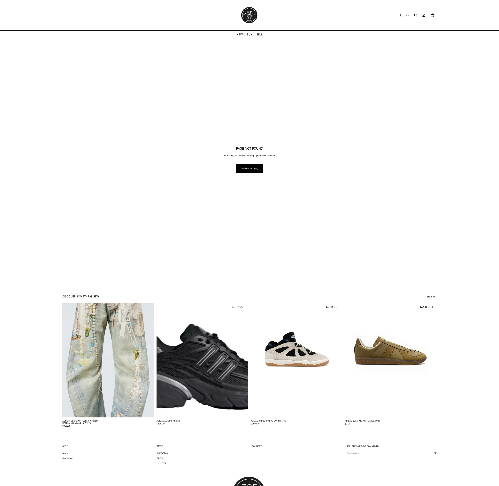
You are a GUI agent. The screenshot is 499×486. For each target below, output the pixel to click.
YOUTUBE (161, 463)
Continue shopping (249, 168)
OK (435, 453)
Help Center (67, 458)
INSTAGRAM (162, 453)
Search (65, 453)
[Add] (148, 411)
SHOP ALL (432, 296)
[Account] (423, 15)
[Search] (415, 15)
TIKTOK (160, 458)
